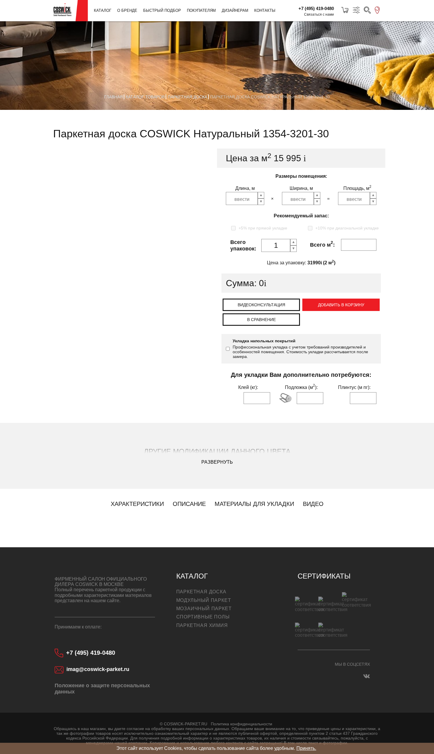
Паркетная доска (201, 591)
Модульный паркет (203, 600)
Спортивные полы (203, 616)
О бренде (127, 10)
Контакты (264, 10)
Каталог (102, 10)
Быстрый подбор (162, 10)
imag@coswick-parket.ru (97, 669)
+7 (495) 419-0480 (316, 8)
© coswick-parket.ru (183, 724)
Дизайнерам (235, 10)
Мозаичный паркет (204, 608)
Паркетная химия (202, 625)
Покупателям (201, 10)
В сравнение (261, 319)
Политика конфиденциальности (241, 724)
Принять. (306, 748)
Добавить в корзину (341, 304)
